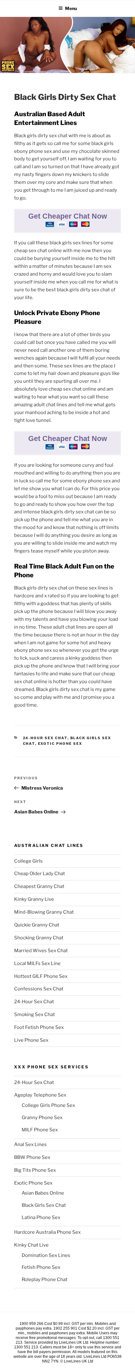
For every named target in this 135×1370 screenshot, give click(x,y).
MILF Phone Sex (40, 1130)
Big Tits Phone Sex (35, 1170)
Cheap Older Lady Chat (39, 873)
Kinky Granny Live (34, 899)
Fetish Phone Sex (41, 1267)
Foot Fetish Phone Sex (39, 1027)
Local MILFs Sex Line (37, 963)
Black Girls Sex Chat (44, 1205)
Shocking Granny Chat (38, 938)
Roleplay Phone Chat (45, 1279)
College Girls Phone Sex (48, 1105)
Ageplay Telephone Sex (40, 1095)
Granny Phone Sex (42, 1117)
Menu (71, 8)
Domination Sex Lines (46, 1255)
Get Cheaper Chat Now (67, 216)
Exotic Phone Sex (60, 743)
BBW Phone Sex (32, 1157)
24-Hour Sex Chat (45, 738)
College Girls (28, 861)
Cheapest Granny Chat (39, 886)
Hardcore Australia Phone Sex (47, 1232)
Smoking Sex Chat (34, 1014)
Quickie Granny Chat (36, 925)
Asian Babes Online (43, 1193)
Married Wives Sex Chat (41, 950)
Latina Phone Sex (41, 1217)
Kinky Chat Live (31, 1245)
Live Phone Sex (31, 1040)
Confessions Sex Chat (38, 989)
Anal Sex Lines (30, 1144)
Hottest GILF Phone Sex (41, 976)
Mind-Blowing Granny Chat (44, 912)
